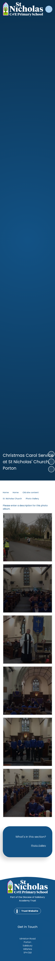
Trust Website (29, 911)
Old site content (31, 492)
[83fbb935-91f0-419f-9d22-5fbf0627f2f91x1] (27, 691)
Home (6, 492)
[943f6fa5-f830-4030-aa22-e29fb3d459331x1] (27, 537)
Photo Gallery (32, 498)
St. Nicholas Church (12, 498)
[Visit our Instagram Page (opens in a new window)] (30, 917)
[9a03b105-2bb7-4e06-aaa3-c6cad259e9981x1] (27, 588)
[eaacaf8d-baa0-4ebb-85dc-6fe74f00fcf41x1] (27, 639)
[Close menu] (48, 9)
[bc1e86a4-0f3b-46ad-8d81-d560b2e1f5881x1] (27, 793)
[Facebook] (24, 917)
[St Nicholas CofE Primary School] (23, 9)
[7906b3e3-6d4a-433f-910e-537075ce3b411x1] (27, 742)
